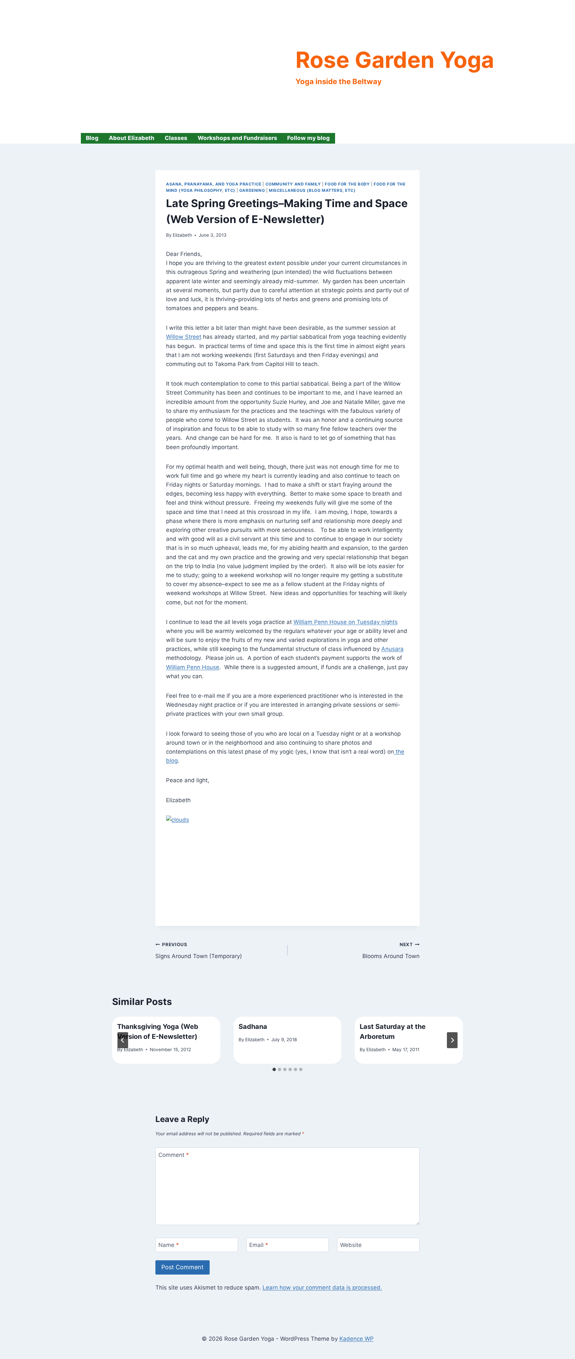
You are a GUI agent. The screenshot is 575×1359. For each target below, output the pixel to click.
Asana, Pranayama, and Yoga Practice (214, 184)
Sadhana (253, 1027)
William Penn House (192, 667)
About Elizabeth (131, 138)
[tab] (274, 1069)
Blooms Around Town (391, 950)
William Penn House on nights (345, 622)
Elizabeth (182, 235)
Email (258, 1245)
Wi (169, 336)
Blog (92, 138)
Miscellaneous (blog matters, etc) (312, 190)
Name (168, 1245)
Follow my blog (308, 138)
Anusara (392, 649)
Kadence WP (356, 1338)
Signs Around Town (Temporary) (198, 950)
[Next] (452, 1040)
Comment (173, 1155)
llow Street (187, 336)
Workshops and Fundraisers (237, 138)
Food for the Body (347, 184)
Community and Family (293, 184)
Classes (176, 138)
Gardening (252, 190)
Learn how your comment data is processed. (322, 1287)
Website (351, 1245)
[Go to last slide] (122, 1040)
